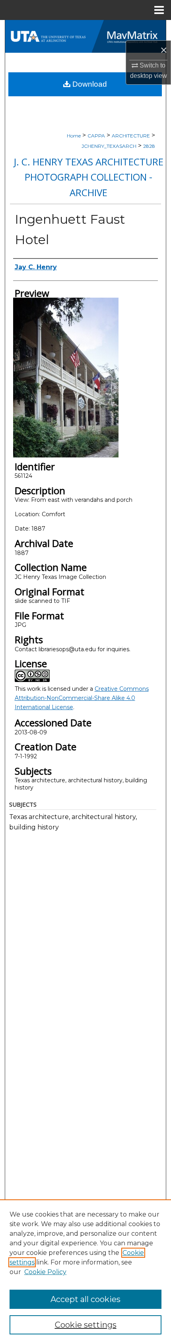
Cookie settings (86, 1325)
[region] (85, 1271)
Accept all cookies (85, 1299)
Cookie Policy (45, 1272)
